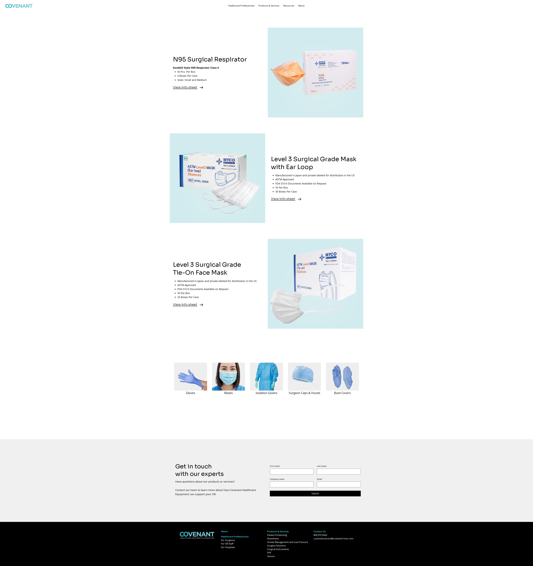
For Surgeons (228, 540)
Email (319, 479)
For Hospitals (228, 547)
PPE (269, 552)
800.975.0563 (320, 535)
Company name (277, 479)
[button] (241, 6)
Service (271, 556)
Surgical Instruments (278, 549)
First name (275, 466)
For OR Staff (227, 543)
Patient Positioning (277, 535)
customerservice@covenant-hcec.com (333, 538)
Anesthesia (273, 538)
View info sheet (185, 87)
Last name (321, 466)
